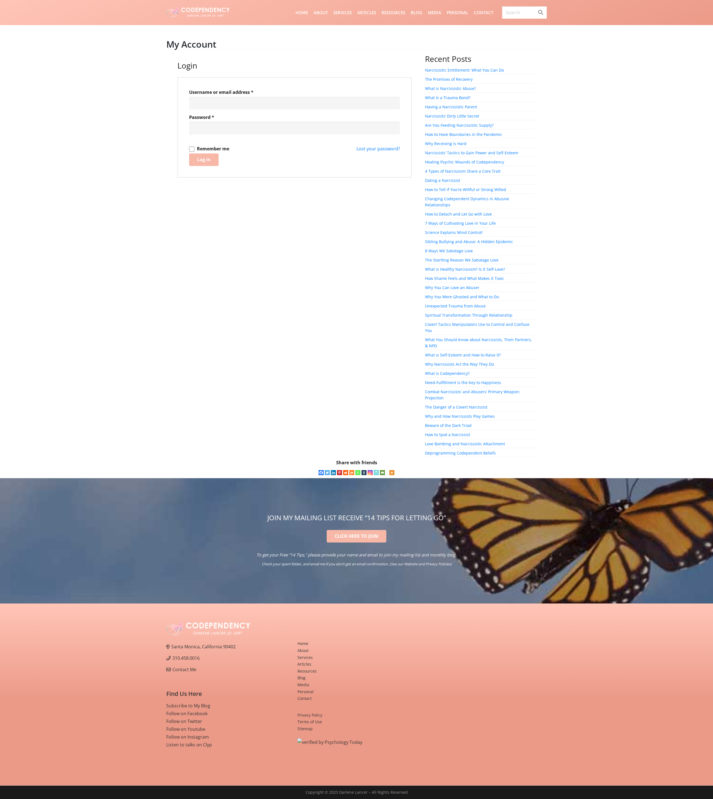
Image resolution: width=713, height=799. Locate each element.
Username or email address (231, 92)
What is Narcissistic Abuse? (450, 88)
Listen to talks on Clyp (189, 745)
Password (211, 117)
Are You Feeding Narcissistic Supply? (459, 125)
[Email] (382, 472)
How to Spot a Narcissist (447, 434)
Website (410, 563)
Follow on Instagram (187, 737)
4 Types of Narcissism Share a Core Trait (462, 171)
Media (303, 684)
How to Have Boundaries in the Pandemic (463, 134)
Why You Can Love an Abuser (452, 287)
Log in (204, 160)
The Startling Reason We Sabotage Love (462, 260)
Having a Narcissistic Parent (451, 106)
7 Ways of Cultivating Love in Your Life (460, 223)
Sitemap (305, 728)
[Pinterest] (339, 472)
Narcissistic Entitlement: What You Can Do (464, 70)
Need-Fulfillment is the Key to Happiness (463, 382)
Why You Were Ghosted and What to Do (462, 296)
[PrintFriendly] (376, 472)
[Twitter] (327, 472)
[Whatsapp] (357, 472)
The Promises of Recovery (449, 79)
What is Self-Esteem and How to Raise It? (463, 355)
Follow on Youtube (185, 729)
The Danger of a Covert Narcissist (456, 407)
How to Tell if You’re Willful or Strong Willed (465, 189)
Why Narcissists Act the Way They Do (459, 364)
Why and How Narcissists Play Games (460, 416)
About (303, 650)
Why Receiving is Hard (446, 143)
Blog (301, 677)
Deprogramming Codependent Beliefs (460, 453)
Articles (304, 664)
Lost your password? (378, 149)
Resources (307, 671)
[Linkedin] (333, 472)
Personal (305, 691)
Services (305, 657)
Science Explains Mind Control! (454, 232)
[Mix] (351, 472)
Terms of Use (309, 721)
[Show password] (190, 134)
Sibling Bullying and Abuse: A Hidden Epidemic (469, 241)
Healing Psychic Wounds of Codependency (464, 162)
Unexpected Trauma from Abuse (455, 306)
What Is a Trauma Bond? (447, 97)
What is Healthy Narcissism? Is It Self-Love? (465, 269)
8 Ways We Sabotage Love (449, 250)
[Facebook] (321, 472)
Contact (304, 698)
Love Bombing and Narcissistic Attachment (465, 443)
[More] (391, 472)
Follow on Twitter (184, 721)
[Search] (540, 13)
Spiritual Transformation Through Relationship (468, 315)
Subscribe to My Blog (188, 706)
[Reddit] (345, 472)
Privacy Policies (438, 563)
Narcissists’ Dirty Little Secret (452, 116)
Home (302, 643)
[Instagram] (370, 472)
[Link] (198, 13)
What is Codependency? (447, 373)
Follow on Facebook (186, 713)
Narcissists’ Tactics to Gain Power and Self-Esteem (471, 152)
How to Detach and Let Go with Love (458, 214)
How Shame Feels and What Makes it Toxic (464, 278)
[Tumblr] (364, 472)
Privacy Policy (309, 715)
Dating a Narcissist (442, 180)
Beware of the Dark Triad (448, 425)
